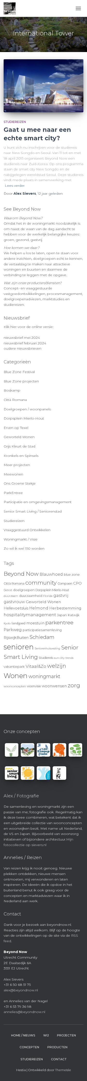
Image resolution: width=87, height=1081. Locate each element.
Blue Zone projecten (21, 381)
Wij (46, 1035)
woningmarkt (44, 676)
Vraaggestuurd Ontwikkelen (27, 530)
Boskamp (12, 390)
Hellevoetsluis (16, 608)
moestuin (35, 623)
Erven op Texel (16, 428)
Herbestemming (65, 608)
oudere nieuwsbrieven (22, 348)
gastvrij (60, 595)
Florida (47, 596)
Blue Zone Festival (19, 372)
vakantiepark (14, 666)
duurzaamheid (30, 596)
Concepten (29, 1047)
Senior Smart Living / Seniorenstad (33, 511)
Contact (59, 1059)
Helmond (38, 608)
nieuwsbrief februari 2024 (25, 343)
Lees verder (15, 185)
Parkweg (13, 629)
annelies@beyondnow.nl (24, 1012)
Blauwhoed (51, 574)
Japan (62, 615)
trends (69, 658)
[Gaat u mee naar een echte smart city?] (43, 85)
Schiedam (41, 637)
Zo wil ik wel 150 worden (24, 548)
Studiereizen (15, 122)
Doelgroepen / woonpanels (27, 409)
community (41, 582)
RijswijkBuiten (16, 637)
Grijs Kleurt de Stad (19, 446)
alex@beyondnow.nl (21, 990)
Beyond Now (21, 573)
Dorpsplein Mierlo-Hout (24, 418)
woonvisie (34, 686)
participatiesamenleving (42, 630)
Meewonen (13, 474)
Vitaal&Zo (36, 666)
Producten (57, 1047)
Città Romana (15, 400)
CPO (77, 583)
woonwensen (54, 686)
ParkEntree (13, 493)
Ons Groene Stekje (20, 483)
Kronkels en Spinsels (21, 456)
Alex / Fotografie (21, 796)
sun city (59, 658)
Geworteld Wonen (19, 437)
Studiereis (46, 658)
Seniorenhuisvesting (47, 648)
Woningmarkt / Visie (20, 539)
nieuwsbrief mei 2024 (22, 337)
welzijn (56, 665)
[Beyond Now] (11, 8)
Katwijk (74, 615)
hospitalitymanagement (30, 614)
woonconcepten (15, 686)
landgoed (18, 623)
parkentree (59, 622)
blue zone (72, 574)
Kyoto (7, 623)
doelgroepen (24, 590)
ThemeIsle (63, 1070)
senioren (19, 647)
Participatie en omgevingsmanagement (38, 502)
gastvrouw (14, 602)
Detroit (8, 590)
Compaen (65, 583)
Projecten (66, 1035)
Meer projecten (17, 465)
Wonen (16, 676)
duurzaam (11, 596)
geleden (50, 193)
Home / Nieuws (23, 1035)
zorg (74, 685)
